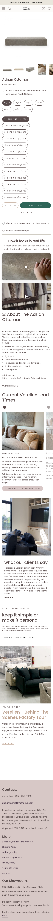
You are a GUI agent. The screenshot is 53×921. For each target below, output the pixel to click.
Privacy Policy (8, 862)
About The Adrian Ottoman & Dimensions (26, 223)
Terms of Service (10, 868)
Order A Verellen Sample (17, 230)
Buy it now (26, 212)
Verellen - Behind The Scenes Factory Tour (25, 714)
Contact (6, 873)
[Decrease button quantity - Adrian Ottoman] (5, 205)
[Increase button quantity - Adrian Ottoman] (15, 205)
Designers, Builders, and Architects (18, 841)
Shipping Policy (9, 847)
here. (5, 915)
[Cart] (49, 8)
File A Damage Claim (12, 857)
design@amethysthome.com (17, 803)
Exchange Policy (9, 852)
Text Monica (37, 2)
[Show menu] (3, 8)
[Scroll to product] (4, 407)
